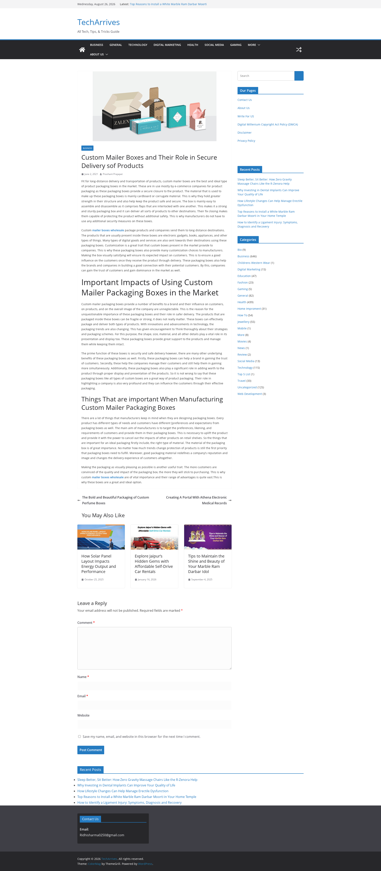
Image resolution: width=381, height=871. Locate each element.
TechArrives (98, 21)
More (252, 45)
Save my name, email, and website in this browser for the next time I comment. (141, 736)
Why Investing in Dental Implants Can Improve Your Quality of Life (126, 785)
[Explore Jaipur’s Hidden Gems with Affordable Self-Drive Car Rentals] (154, 527)
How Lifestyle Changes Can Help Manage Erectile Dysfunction (122, 791)
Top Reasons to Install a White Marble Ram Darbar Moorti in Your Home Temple (136, 797)
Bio (240, 250)
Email (82, 696)
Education (244, 276)
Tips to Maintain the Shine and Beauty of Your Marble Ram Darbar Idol (206, 563)
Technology (137, 45)
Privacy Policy (246, 141)
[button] (258, 45)
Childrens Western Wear (254, 263)
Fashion (243, 282)
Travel (242, 381)
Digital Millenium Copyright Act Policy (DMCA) (268, 124)
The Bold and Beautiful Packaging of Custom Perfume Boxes (115, 500)
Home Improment (249, 309)
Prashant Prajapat (113, 174)
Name (83, 677)
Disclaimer (245, 132)
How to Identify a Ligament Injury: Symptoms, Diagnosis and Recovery (129, 802)
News (241, 348)
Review (242, 354)
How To (242, 315)
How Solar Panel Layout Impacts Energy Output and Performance (98, 563)
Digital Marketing (167, 45)
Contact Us (245, 100)
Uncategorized (247, 387)
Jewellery (243, 322)
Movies (242, 341)
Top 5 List (244, 374)
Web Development (250, 394)
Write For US (246, 116)
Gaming (235, 45)
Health (192, 45)
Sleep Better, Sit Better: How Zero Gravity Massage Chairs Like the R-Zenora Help (137, 779)
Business (96, 45)
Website (83, 715)
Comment (86, 622)
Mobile (242, 328)
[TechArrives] (82, 49)
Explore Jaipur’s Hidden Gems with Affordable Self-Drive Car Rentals (154, 563)
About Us (97, 54)
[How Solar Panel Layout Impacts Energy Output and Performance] (101, 527)
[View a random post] (299, 49)
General (116, 45)
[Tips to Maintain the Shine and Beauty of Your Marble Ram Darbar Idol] (208, 527)
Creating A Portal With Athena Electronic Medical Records (196, 500)
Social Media (214, 45)
